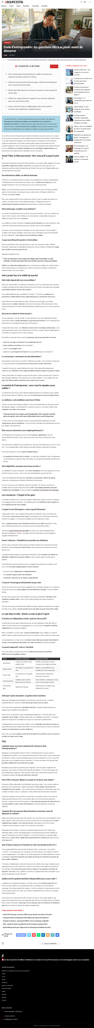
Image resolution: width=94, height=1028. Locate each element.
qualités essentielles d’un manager (46, 490)
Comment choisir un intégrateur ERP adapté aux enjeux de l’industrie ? (26, 918)
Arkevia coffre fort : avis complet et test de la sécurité (82, 72)
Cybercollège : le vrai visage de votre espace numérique (82, 109)
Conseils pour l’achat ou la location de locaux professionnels (83, 81)
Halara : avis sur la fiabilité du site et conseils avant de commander (83, 128)
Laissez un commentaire (50, 943)
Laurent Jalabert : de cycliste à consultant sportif (81, 159)
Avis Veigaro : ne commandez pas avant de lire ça (83, 100)
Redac (5, 55)
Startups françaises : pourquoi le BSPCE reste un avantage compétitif (26, 921)
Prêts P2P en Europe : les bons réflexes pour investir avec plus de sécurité (27, 914)
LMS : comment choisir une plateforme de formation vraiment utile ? (25, 924)
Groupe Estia (14, 2)
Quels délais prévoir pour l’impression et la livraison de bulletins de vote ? (27, 927)
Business (7, 42)
